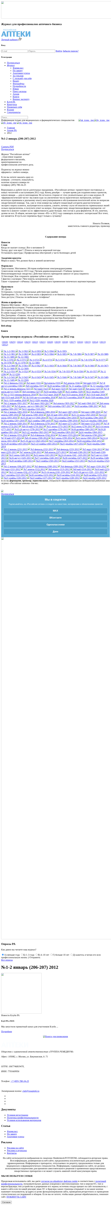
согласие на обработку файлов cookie (59, 1181)
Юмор (16, 89)
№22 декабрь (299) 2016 (65, 420)
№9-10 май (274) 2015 (32, 426)
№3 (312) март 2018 (48, 394)
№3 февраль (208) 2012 (45, 466)
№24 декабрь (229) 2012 (94, 478)
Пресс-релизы (19, 91)
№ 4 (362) (36, 365)
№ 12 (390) (23, 357)
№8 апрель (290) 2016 (32, 415)
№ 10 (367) (102, 365)
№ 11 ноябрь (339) (78, 386)
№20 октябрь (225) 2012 (95, 475)
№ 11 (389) (9, 357)
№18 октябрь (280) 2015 (83, 429)
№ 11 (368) (9, 368)
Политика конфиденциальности (23, 1117)
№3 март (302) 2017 (40, 403)
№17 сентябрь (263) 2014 (61, 441)
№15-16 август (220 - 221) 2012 (88, 472)
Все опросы (7, 960)
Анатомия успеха (21, 73)
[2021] (42, 342)
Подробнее (6, 1031)
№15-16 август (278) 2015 (27, 429)
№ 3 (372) (34, 360)
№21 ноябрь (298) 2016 (39, 420)
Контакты (12, 1153)
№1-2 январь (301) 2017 (15, 403)
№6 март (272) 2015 (90, 423)
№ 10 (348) (102, 377)
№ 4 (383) (36, 354)
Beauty (16, 81)
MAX (55, 511)
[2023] (27, 342)
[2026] (5, 342)
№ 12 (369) (23, 368)
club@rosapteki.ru (30, 1091)
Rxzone (10, 109)
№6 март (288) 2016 (90, 412)
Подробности (19, 86)
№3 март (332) (33, 383)
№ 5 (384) (49, 354)
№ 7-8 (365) (76, 365)
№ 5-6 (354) (50, 371)
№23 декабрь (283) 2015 (63, 432)
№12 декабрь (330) (95, 392)
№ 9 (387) (89, 354)
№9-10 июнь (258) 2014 (36, 438)
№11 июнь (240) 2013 (19, 455)
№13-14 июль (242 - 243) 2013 (73, 455)
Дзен (55, 531)
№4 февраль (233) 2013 (67, 449)
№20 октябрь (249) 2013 (21, 461)
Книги (16, 96)
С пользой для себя (22, 78)
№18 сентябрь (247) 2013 (74, 458)
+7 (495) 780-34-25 (20, 1081)
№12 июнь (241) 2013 (44, 455)
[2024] (20, 342)
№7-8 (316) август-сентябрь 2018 (38, 397)
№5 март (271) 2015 (68, 423)
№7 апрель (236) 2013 (30, 452)
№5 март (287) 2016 (68, 412)
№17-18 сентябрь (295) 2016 (63, 418)
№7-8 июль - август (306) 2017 (29, 406)
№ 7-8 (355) (65, 371)
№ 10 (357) (91, 371)
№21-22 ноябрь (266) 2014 (43, 444)
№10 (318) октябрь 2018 (97, 397)
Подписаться (13, 63)
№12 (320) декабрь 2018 (41, 400)
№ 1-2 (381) (9, 354)
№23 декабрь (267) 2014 (72, 444)
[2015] (88, 342)
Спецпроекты (14, 112)
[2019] (57, 342)
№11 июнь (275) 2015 (57, 426)
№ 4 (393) (36, 351)
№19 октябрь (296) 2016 (91, 418)
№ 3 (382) (23, 354)
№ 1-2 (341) (9, 377)
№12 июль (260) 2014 (86, 438)
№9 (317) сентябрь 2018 (70, 397)
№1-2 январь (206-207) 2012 (17, 466)
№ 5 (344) (62, 377)
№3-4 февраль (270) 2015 (42, 423)
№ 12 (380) (34, 363)
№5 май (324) (75, 389)
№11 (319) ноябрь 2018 (14, 400)
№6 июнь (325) (92, 389)
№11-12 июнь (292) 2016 (83, 415)
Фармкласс (18, 68)
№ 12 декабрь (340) (99, 386)
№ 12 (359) (14, 374)
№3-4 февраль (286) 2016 (42, 412)
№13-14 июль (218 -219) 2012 (55, 472)
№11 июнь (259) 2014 (61, 438)
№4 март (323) (58, 389)
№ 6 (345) (49, 377)
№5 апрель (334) (71, 383)
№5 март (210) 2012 (96, 466)
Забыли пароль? (70, 51)
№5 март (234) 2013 (92, 449)
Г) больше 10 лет (61, 955)
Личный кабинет (9, 39)
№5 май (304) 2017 (86, 403)
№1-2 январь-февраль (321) (17, 389)
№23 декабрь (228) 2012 (67, 478)
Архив (16, 94)
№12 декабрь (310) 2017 (34, 409)
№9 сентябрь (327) (31, 392)
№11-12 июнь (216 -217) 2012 (23, 472)
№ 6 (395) (62, 351)
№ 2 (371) (21, 360)
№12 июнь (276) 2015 (81, 426)
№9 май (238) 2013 (78, 452)
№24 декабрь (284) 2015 (90, 432)
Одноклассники (56, 524)
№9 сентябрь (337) (34, 386)
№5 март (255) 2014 (68, 435)
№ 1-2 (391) (9, 351)
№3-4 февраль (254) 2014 (42, 435)
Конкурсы (12, 104)
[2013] (103, 342)
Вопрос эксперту (21, 99)
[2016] (80, 342)
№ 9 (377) (100, 360)
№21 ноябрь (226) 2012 (15, 478)
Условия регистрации (17, 1115)
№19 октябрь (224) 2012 (68, 475)
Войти (59, 51)
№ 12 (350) (23, 380)
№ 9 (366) (89, 365)
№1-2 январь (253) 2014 (15, 435)
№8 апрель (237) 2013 (55, 452)
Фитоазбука (18, 83)
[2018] (65, 342)
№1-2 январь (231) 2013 (15, 449)
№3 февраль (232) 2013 (41, 449)
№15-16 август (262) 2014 (33, 441)
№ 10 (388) (102, 354)
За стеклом (18, 76)
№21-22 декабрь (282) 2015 (35, 432)
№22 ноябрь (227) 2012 (41, 478)
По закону (18, 70)
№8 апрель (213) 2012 (59, 469)
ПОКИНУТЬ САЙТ (16, 1197)
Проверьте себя (14, 107)
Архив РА (12, 130)
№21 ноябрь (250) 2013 (47, 461)
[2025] (12, 342)
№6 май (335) (89, 383)
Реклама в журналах (17, 1150)
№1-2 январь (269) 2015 (15, 423)
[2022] (35, 342)
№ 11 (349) (9, 380)
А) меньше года (12, 955)
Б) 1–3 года (28, 955)
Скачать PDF (7, 146)
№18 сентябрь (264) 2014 (88, 441)
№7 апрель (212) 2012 (34, 469)
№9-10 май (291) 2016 (57, 415)
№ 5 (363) (49, 365)
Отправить (34, 957)
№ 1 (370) (8, 360)
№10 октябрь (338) (56, 386)
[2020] (50, 342)
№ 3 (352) (23, 371)
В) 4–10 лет (43, 955)
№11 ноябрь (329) (74, 392)
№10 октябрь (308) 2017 (86, 406)
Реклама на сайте (15, 1148)
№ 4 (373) (47, 360)
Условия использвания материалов (24, 1120)
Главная (11, 128)
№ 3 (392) (23, 351)
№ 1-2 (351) (9, 371)
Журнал (11, 65)
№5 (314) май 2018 (95, 394)
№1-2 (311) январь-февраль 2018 (19, 394)
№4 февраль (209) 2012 (71, 466)
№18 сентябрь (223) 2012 (40, 475)
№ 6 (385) (62, 354)
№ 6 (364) (62, 365)
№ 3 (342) (23, 377)
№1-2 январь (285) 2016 (15, 412)
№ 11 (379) (20, 363)
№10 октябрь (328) (52, 392)
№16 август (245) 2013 (20, 458)
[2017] (73, 342)
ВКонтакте (55, 517)
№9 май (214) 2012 (82, 469)
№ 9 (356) (78, 371)
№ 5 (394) (49, 351)
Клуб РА (11, 102)
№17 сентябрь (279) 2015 (55, 429)
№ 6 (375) (73, 360)
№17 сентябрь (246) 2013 (46, 458)
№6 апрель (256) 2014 (91, 435)
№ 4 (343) (36, 377)
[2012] (5, 344)
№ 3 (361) (23, 365)
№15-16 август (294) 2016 (33, 418)
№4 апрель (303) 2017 (64, 403)
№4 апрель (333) (52, 383)
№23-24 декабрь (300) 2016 (93, 420)
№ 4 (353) (36, 371)
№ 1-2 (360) (9, 365)
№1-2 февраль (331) (13, 383)
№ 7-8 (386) (76, 354)
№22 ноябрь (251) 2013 (73, 461)
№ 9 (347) (89, 377)
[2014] (95, 342)
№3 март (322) (41, 389)
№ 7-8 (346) (76, 377)
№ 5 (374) (60, 360)
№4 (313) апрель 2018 (72, 394)
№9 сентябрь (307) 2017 (59, 406)
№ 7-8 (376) (86, 360)
